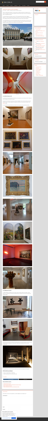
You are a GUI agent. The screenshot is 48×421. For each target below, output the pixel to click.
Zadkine (4, 103)
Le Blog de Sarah (38, 72)
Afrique (11, 5)
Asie (19, 5)
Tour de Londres (38, 29)
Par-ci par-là (8, 2)
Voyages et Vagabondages (39, 75)
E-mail (4, 409)
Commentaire (5, 395)
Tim (36, 41)
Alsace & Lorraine (13, 10)
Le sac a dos (37, 73)
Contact (28, 5)
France (4, 5)
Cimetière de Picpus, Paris (38, 48)
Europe (7, 5)
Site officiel (5, 376)
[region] (9, 415)
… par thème (23, 5)
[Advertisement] (40, 20)
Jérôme (9, 10)
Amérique (15, 5)
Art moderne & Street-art (18, 10)
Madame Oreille (38, 74)
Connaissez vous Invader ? (40, 46)
